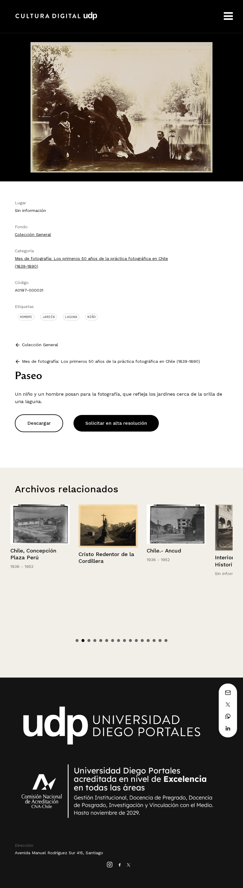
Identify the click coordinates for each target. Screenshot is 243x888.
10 (130, 640)
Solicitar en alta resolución (116, 423)
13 (148, 640)
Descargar (39, 423)
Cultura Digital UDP (56, 19)
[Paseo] (121, 107)
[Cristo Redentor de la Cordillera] (40, 525)
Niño (91, 317)
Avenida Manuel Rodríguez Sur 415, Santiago (59, 852)
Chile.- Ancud (96, 550)
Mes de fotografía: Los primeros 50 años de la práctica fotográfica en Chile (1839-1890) (111, 361)
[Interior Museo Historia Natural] (176, 527)
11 (136, 640)
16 (165, 640)
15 (160, 640)
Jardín (48, 317)
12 (142, 640)
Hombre (26, 317)
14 (154, 640)
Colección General (33, 234)
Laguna (71, 317)
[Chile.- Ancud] (108, 524)
